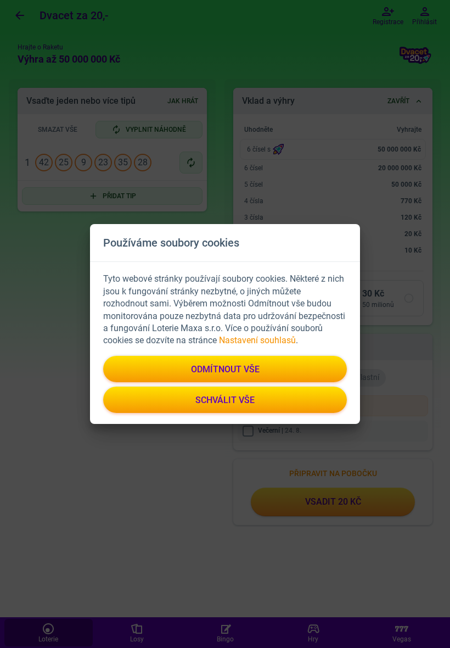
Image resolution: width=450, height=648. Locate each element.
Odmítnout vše (225, 369)
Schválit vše (225, 400)
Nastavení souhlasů (257, 340)
